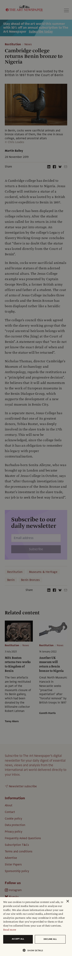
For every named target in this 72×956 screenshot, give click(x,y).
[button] (34, 950)
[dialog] (36, 926)
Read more (9, 930)
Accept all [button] (18, 938)
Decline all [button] (50, 939)
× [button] (67, 901)
